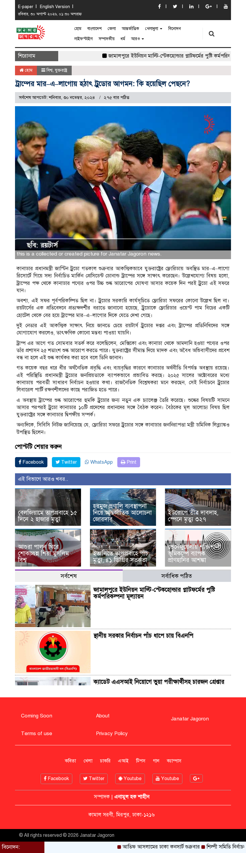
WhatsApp (101, 462)
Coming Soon (36, 716)
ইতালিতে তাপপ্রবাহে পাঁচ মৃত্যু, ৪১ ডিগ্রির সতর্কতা (120, 557)
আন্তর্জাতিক (130, 28)
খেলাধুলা (152, 28)
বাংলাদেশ (94, 28)
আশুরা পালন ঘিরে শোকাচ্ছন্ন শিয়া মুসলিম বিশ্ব (43, 553)
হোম (77, 28)
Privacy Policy (112, 733)
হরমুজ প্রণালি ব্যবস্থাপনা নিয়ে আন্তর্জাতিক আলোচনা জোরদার (122, 512)
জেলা (112, 28)
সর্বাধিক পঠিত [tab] (176, 576)
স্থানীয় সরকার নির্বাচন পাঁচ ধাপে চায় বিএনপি (144, 635)
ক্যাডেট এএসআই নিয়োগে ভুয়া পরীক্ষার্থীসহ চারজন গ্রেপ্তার (159, 682)
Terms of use (36, 733)
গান (156, 761)
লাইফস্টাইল (83, 38)
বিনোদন (174, 28)
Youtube (132, 779)
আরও (136, 38)
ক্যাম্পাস (174, 761)
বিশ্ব (49, 70)
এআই (123, 761)
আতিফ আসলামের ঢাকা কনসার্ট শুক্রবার (144, 847)
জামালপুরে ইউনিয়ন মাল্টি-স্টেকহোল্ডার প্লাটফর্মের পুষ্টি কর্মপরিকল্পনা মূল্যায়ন (166, 56)
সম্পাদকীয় (107, 38)
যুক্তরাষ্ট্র (61, 70)
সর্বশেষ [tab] (69, 576)
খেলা (87, 761)
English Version (55, 6)
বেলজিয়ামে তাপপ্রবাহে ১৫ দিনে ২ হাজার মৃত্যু (47, 516)
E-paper (25, 6)
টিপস (141, 761)
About (103, 716)
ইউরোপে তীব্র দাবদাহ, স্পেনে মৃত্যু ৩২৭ (193, 516)
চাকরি (105, 761)
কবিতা (70, 761)
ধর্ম (123, 38)
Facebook (32, 462)
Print (130, 462)
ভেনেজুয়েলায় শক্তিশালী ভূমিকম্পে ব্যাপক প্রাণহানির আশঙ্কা (194, 553)
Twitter (68, 462)
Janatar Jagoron (190, 719)
